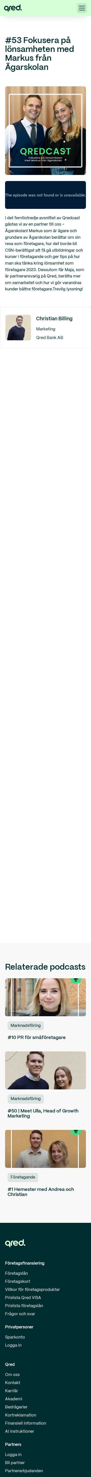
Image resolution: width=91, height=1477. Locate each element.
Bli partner (15, 1463)
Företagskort (17, 1282)
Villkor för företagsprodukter (32, 1290)
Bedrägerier (16, 1407)
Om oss (12, 1375)
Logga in (13, 1345)
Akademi (13, 1399)
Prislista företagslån (24, 1306)
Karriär (11, 1391)
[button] (82, 8)
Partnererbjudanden (24, 1471)
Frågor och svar (20, 1314)
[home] (13, 8)
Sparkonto (15, 1337)
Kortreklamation (20, 1415)
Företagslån (16, 1273)
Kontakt (12, 1383)
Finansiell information (25, 1423)
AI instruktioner (19, 1431)
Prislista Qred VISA (23, 1298)
